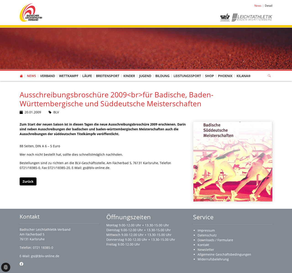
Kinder (129, 76)
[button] (47, 71)
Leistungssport (187, 76)
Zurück (28, 181)
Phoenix (225, 76)
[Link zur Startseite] (31, 12)
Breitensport (107, 76)
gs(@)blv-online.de (45, 256)
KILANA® (244, 76)
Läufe (87, 76)
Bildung (162, 76)
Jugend (145, 76)
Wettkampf (68, 76)
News (31, 76)
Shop (209, 76)
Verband (47, 76)
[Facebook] (21, 264)
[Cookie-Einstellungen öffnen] (5, 267)
